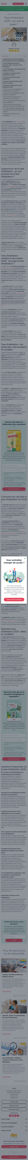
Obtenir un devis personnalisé (14, 599)
